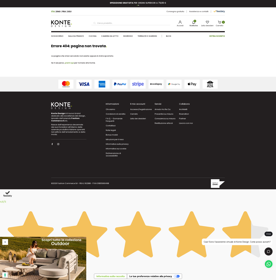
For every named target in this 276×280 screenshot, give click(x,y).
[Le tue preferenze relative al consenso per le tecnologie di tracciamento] (5, 275)
